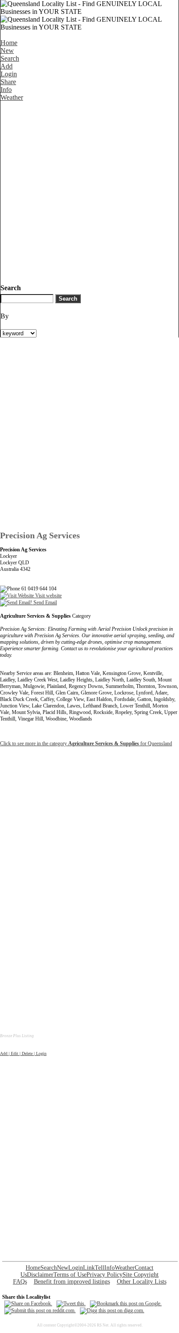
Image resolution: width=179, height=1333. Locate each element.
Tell (99, 1267)
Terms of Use (69, 1274)
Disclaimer (40, 1274)
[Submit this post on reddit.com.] (40, 1310)
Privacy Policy (104, 1274)
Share (8, 81)
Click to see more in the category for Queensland (86, 743)
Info (6, 89)
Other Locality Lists (141, 1281)
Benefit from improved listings (72, 1281)
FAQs (20, 1281)
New (7, 50)
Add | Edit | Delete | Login (23, 1053)
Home (8, 42)
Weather (11, 97)
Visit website (48, 596)
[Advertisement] (89, 191)
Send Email (44, 602)
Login (8, 74)
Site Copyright (141, 1274)
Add (6, 66)
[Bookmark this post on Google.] (126, 1303)
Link (89, 1267)
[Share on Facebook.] (28, 1303)
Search (9, 58)
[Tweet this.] (71, 1303)
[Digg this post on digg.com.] (112, 1310)
